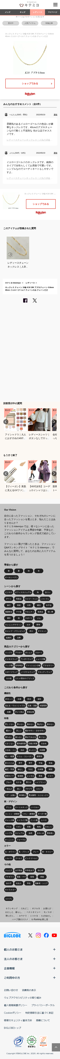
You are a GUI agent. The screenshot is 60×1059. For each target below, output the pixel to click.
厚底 (40, 776)
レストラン (45, 599)
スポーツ (28, 618)
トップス (8, 653)
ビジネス (8, 592)
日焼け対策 (33, 743)
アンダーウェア (26, 659)
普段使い (50, 833)
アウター (18, 653)
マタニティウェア (45, 672)
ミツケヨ (34, 916)
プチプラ (28, 789)
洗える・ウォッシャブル (15, 706)
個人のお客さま (13, 949)
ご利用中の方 (12, 978)
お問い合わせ (11, 990)
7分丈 (30, 769)
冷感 (19, 699)
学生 (29, 883)
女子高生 (18, 870)
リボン (19, 827)
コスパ (39, 789)
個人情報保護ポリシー (15, 1005)
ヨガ (28, 625)
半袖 (40, 763)
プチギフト (9, 877)
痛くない (42, 737)
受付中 (11, 23)
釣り (31, 631)
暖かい (9, 731)
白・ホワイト (10, 852)
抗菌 (9, 712)
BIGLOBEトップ (12, 1027)
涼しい (19, 731)
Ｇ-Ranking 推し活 (39, 919)
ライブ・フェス (31, 599)
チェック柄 (9, 820)
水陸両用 (43, 706)
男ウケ (29, 782)
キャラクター (10, 890)
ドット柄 (34, 820)
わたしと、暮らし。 (14, 912)
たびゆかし (46, 916)
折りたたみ (9, 763)
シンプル (8, 833)
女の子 (9, 883)
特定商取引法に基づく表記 (39, 1012)
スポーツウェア (11, 672)
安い (19, 789)
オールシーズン (11, 577)
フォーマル (21, 840)
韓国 (50, 769)
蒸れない (30, 724)
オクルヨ (36, 908)
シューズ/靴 (40, 659)
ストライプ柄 (22, 820)
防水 (29, 699)
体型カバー (9, 776)
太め (22, 750)
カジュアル (19, 833)
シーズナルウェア (27, 672)
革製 (29, 827)
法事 (19, 638)
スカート (38, 653)
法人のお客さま (13, 959)
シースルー (35, 807)
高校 (19, 605)
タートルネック (21, 807)
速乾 (39, 699)
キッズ (22, 12)
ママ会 (19, 612)
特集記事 (49, 23)
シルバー (8, 858)
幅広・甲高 (9, 769)
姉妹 (42, 877)
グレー (35, 852)
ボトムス (28, 653)
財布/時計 (19, 665)
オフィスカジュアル (23, 592)
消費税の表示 (29, 990)
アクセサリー (48, 665)
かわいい (48, 827)
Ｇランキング (12, 908)
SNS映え (22, 795)
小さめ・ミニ (10, 750)
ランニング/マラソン (13, 625)
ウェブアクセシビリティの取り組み (22, 997)
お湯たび (47, 908)
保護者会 (8, 612)
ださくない (9, 743)
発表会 (40, 612)
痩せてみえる (30, 737)
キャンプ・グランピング (15, 631)
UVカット (9, 699)
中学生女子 (29, 870)
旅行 (9, 605)
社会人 (19, 883)
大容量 (42, 750)
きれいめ (40, 833)
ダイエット (42, 631)
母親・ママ (21, 877)
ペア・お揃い (10, 795)
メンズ (7, 12)
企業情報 (9, 968)
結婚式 (9, 638)
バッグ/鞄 (9, 665)
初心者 (40, 870)
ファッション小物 (33, 665)
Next (54, 421)
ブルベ (9, 782)
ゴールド (18, 858)
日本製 (40, 769)
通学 (9, 618)
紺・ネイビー (47, 852)
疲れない (50, 724)
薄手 (30, 763)
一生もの (8, 789)
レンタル (30, 776)
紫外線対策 (21, 743)
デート (9, 599)
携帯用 (39, 756)
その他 (9, 678)
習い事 (50, 612)
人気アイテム (30, 23)
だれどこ (25, 908)
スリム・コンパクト (25, 756)
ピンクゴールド (31, 858)
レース (44, 820)
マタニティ (29, 612)
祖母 (32, 877)
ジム (39, 618)
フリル (9, 827)
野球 (38, 625)
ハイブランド (40, 782)
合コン (47, 592)
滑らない (20, 724)
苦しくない (9, 724)
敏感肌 (20, 776)
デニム (9, 807)
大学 (29, 605)
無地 (39, 827)
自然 (30, 833)
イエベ (50, 776)
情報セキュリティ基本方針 (18, 1020)
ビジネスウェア (11, 659)
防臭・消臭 (32, 706)
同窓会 (19, 599)
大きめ (43, 743)
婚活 (39, 605)
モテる (19, 782)
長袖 (50, 763)
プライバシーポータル (43, 1005)
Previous (5, 421)
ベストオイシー (33, 912)
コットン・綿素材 (12, 814)
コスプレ (8, 899)
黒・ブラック (24, 852)
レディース (37, 12)
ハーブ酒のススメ (20, 919)
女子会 (49, 605)
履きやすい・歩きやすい (35, 731)
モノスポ (48, 912)
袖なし (20, 769)
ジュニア (8, 870)
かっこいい (9, 840)
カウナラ (23, 916)
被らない (18, 737)
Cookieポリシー (12, 1012)
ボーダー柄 (42, 814)
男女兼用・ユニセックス (38, 795)
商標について (43, 1020)
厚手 (20, 763)
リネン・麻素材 (28, 814)
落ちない (8, 737)
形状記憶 (30, 712)
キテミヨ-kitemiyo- (13, 283)
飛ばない (40, 724)
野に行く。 (11, 916)
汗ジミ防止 (19, 712)
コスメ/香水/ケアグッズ (24, 678)
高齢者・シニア (41, 883)
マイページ (52, 12)
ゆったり (32, 750)
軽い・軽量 (9, 756)
